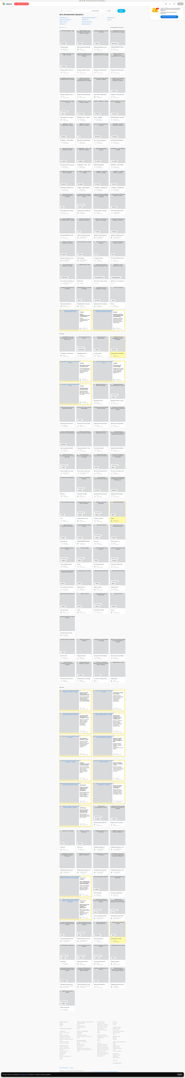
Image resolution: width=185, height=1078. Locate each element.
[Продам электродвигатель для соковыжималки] (75, 320)
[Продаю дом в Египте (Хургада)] (100, 294)
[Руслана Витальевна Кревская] (67, 271)
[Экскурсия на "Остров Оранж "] (100, 646)
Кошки (114, 1044)
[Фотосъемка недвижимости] (117, 883)
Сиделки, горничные (101, 1054)
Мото (61, 1034)
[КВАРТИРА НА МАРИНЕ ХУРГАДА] (117, 131)
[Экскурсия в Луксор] (84, 646)
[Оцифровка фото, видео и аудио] (84, 860)
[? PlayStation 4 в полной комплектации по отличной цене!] (67, 344)
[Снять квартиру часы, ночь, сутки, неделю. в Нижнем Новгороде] (75, 886)
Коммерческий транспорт (65, 1036)
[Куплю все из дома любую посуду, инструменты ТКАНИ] (75, 700)
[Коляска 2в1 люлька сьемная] (84, 414)
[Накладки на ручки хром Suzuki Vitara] (75, 394)
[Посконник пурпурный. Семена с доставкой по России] (100, 906)
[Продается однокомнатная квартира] (100, 225)
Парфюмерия (80, 1032)
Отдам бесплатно (116, 1055)
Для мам (61, 1054)
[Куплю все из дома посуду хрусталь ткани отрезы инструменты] (75, 793)
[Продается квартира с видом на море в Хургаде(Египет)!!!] (84, 60)
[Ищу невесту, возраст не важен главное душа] (100, 271)
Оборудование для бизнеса (103, 1036)
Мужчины (115, 1037)
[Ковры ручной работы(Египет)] (100, 813)
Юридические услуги (101, 1050)
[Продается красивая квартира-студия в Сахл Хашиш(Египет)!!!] (84, 85)
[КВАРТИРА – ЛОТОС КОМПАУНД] (67, 131)
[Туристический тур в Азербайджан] (117, 344)
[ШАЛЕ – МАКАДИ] (100, 108)
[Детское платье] (67, 646)
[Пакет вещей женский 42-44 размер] (67, 577)
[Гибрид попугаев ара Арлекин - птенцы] (100, 414)
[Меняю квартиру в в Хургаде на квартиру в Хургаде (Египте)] (100, 201)
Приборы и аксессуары (82, 1035)
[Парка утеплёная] (100, 577)
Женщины (115, 1039)
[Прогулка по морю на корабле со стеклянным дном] (117, 646)
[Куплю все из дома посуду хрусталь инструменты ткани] (75, 723)
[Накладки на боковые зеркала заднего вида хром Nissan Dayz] (109, 320)
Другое (61, 1058)
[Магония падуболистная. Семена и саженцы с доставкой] (84, 929)
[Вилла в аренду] (84, 248)
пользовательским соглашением (98, 1071)
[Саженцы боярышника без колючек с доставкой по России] (67, 929)
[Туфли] (84, 600)
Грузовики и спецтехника (65, 1037)
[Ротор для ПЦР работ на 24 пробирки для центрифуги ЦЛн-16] (84, 975)
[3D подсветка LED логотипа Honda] (109, 371)
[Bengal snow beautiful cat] (67, 294)
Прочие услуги (100, 1056)
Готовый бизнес (100, 1037)
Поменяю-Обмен (116, 1057)
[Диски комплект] (67, 532)
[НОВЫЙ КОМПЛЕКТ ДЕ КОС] (84, 532)
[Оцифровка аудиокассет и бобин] (117, 837)
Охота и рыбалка (116, 1032)
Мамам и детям (64, 1045)
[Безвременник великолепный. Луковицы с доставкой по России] (117, 906)
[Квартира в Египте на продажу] (84, 669)
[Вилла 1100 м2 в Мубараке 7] (100, 131)
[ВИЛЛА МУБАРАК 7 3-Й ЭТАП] (117, 108)
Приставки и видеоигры (102, 1029)
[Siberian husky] (84, 271)
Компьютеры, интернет (102, 1052)
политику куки (23, 1074)
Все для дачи (79, 1047)
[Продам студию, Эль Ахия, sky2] (67, 60)
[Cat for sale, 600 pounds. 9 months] (117, 248)
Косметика (79, 1033)
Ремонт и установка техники (103, 1049)
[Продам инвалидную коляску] (100, 37)
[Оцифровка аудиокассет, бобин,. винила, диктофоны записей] (117, 860)
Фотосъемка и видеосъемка (103, 1053)
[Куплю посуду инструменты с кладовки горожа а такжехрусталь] (109, 723)
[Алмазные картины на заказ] (67, 623)
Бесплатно (116, 1053)
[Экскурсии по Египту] (100, 248)
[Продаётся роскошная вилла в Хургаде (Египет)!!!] (100, 60)
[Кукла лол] (100, 532)
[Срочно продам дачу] (100, 929)
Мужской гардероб (81, 1025)
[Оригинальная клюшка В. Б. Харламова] (67, 414)
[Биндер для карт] (117, 577)
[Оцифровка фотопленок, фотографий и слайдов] (67, 860)
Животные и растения (65, 19)
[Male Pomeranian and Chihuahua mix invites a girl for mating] (84, 37)
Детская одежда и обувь (65, 1048)
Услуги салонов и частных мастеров (84, 1036)
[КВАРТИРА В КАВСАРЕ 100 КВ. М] (67, 178)
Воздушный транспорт (64, 1041)
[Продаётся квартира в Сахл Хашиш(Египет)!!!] (67, 85)
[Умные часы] (84, 837)
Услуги (109, 19)
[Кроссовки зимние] (67, 600)
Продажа (61, 1024)
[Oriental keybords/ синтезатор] (84, 294)
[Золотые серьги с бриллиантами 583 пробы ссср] (84, 461)
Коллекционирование (66, 1028)
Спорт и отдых (116, 1029)
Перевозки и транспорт (102, 1045)
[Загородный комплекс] (84, 344)
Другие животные (116, 1047)
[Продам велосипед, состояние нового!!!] (117, 391)
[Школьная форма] (100, 883)
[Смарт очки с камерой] (84, 484)
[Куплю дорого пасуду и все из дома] (109, 700)
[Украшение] (67, 837)
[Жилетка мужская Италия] (100, 952)
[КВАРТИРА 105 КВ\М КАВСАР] (84, 131)
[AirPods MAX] (67, 952)
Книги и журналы (116, 1028)
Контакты (71, 1067)
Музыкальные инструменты (118, 1031)
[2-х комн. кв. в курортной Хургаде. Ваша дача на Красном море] (100, 669)
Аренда (61, 1023)
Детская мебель (63, 1052)
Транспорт (63, 23)
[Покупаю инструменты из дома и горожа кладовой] (75, 770)
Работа (115, 1022)
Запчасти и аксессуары (64, 1032)
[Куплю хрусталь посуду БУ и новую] (75, 746)
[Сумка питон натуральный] (117, 554)
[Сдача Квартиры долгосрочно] (100, 484)
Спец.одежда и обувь (81, 1027)
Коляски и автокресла (64, 1047)
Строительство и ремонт (102, 1044)
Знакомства (85, 19)
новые (63, 27)
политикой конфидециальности (112, 1071)
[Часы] (67, 509)
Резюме (114, 1024)
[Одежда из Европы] (117, 952)
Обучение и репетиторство (102, 1048)
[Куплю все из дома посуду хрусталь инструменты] (109, 793)
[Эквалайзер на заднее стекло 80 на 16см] (75, 371)
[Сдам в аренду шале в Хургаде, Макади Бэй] (67, 201)
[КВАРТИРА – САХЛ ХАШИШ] (117, 155)
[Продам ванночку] (84, 577)
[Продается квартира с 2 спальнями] (67, 248)
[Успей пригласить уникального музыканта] (67, 669)
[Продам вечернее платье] (84, 509)
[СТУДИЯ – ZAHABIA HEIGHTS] (84, 178)
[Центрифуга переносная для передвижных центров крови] (67, 975)
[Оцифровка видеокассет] (100, 837)
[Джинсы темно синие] (67, 998)
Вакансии (115, 1023)
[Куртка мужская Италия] (84, 952)
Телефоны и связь (101, 1023)
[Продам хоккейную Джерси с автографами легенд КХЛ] (117, 484)
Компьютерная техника (102, 1027)
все (60, 27)
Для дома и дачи (86, 23)
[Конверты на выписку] (100, 509)
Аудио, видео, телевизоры (102, 1024)
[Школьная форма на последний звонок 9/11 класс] (67, 461)
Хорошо (180, 1074)
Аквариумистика (116, 1045)
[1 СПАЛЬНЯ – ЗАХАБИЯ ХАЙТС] (100, 178)
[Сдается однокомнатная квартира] (84, 225)
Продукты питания (81, 1044)
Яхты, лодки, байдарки (64, 1043)
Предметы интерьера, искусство (83, 1048)
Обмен (61, 1025)
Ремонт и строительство (82, 1041)
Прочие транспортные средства (66, 1039)
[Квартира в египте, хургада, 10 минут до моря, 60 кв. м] (117, 813)
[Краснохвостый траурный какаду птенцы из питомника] (117, 414)
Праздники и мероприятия (102, 1047)
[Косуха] (117, 600)
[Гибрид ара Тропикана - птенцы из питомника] (84, 438)
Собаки (114, 1043)
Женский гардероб (81, 1023)
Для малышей (62, 1053)
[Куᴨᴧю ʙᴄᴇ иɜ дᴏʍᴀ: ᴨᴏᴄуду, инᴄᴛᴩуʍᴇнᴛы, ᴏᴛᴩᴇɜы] (109, 770)
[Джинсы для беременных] (100, 975)
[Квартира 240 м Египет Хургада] (67, 155)
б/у (65, 27)
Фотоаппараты (100, 1028)
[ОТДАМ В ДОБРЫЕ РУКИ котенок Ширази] (117, 37)
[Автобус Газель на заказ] (117, 929)
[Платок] (84, 554)
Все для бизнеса (101, 1035)
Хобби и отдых (64, 21)
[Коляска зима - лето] (117, 532)
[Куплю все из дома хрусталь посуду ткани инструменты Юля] (109, 746)
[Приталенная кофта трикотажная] (100, 461)
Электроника (111, 17)
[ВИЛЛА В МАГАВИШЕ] (100, 155)
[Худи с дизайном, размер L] (67, 554)
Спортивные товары (64, 1051)
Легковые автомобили (64, 1035)
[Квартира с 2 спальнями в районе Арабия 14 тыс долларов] (117, 85)
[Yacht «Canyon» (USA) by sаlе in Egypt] (117, 201)
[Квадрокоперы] (117, 669)
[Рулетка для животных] (100, 554)
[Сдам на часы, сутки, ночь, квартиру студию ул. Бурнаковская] (75, 909)
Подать (22, 4)
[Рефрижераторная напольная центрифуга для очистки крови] (117, 975)
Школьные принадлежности (65, 1056)
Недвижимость (64, 17)
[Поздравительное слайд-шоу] (100, 860)
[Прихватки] (67, 484)
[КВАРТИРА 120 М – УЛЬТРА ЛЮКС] (84, 108)
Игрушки (61, 1049)
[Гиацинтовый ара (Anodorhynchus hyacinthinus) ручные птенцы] (117, 438)
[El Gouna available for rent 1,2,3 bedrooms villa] (67, 225)
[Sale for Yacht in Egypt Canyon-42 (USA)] (100, 85)
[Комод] (117, 509)
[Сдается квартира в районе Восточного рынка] (67, 438)
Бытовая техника (80, 1045)
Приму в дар (115, 1056)
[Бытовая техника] (100, 344)
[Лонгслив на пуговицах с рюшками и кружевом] (117, 461)
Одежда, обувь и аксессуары (89, 17)
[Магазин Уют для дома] (100, 600)
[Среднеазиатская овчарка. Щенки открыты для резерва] (84, 201)
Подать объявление (64, 1067)
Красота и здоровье (87, 21)
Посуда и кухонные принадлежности (84, 1049)
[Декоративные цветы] (100, 391)
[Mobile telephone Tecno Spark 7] (67, 108)
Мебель (78, 1043)
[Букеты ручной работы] (100, 438)
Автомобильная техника (102, 1025)
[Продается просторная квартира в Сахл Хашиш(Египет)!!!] (117, 60)
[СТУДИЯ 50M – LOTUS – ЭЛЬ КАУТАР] (84, 155)
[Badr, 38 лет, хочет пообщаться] (117, 271)
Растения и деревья (117, 1051)
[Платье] (117, 294)
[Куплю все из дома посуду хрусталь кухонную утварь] (75, 816)
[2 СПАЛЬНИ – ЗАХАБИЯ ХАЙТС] (117, 178)
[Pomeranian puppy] (67, 37)
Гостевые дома (117, 1063)
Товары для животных (117, 1048)
